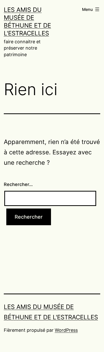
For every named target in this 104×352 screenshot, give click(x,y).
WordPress (66, 330)
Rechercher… (18, 184)
